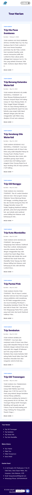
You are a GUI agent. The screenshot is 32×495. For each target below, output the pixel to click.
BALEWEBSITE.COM (16, 492)
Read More (8, 70)
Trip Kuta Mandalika (14, 232)
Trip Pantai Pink (12, 284)
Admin (6, 37)
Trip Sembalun (11, 330)
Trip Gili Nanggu (12, 184)
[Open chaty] (28, 491)
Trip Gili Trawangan (14, 377)
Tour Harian (8, 26)
